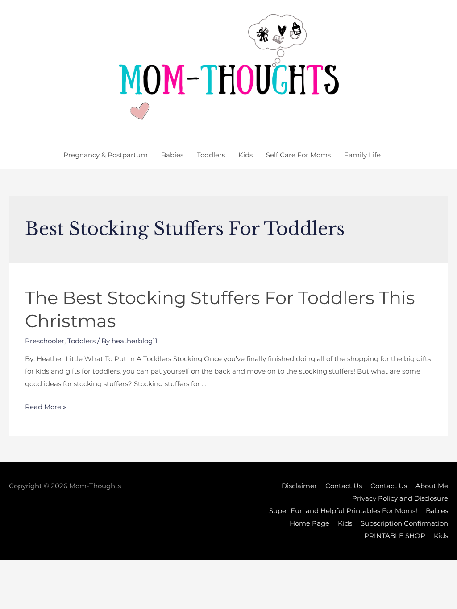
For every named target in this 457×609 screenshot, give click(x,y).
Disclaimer (299, 485)
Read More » (45, 407)
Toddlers (211, 155)
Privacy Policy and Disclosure (400, 498)
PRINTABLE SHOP (394, 535)
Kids (245, 155)
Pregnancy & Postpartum (105, 155)
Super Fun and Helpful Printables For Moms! (343, 510)
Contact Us (343, 485)
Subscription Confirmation (404, 523)
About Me (431, 485)
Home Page (309, 523)
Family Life (362, 155)
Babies (172, 155)
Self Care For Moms (298, 155)
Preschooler (44, 341)
